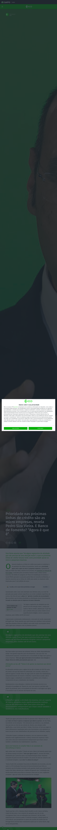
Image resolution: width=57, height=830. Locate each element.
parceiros (16, 406)
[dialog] (28, 415)
